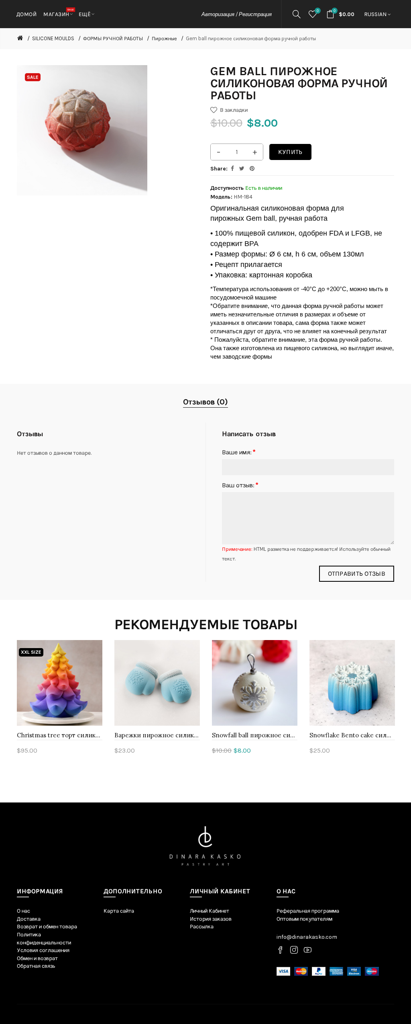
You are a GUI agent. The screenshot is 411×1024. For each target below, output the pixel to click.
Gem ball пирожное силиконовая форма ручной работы (251, 38)
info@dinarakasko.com (307, 937)
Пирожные (164, 38)
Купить (290, 152)
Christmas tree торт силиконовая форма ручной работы (59, 735)
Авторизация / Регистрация (236, 14)
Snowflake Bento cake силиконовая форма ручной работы (352, 735)
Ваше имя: (237, 452)
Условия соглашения (43, 950)
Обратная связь (36, 965)
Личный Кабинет (209, 910)
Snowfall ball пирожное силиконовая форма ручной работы (254, 735)
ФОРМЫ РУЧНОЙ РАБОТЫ (113, 38)
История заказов (211, 918)
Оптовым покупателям (304, 918)
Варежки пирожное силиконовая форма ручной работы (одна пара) (157, 735)
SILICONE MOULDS (53, 38)
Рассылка (202, 926)
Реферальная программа (308, 910)
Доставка (29, 918)
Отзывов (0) (205, 401)
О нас (23, 910)
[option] (59, 702)
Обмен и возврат (37, 958)
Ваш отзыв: (238, 485)
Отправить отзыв (357, 573)
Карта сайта (119, 910)
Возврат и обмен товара (47, 926)
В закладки (234, 110)
